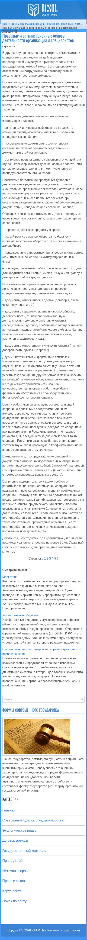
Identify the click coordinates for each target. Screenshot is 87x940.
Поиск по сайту (14, 901)
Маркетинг (9, 577)
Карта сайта (12, 891)
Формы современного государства (30, 710)
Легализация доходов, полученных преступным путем (50, 24)
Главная (8, 810)
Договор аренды (15, 840)
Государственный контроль (24, 851)
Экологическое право (19, 830)
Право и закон (9, 24)
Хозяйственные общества (20, 615)
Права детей (12, 861)
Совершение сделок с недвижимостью (33, 820)
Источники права (15, 871)
